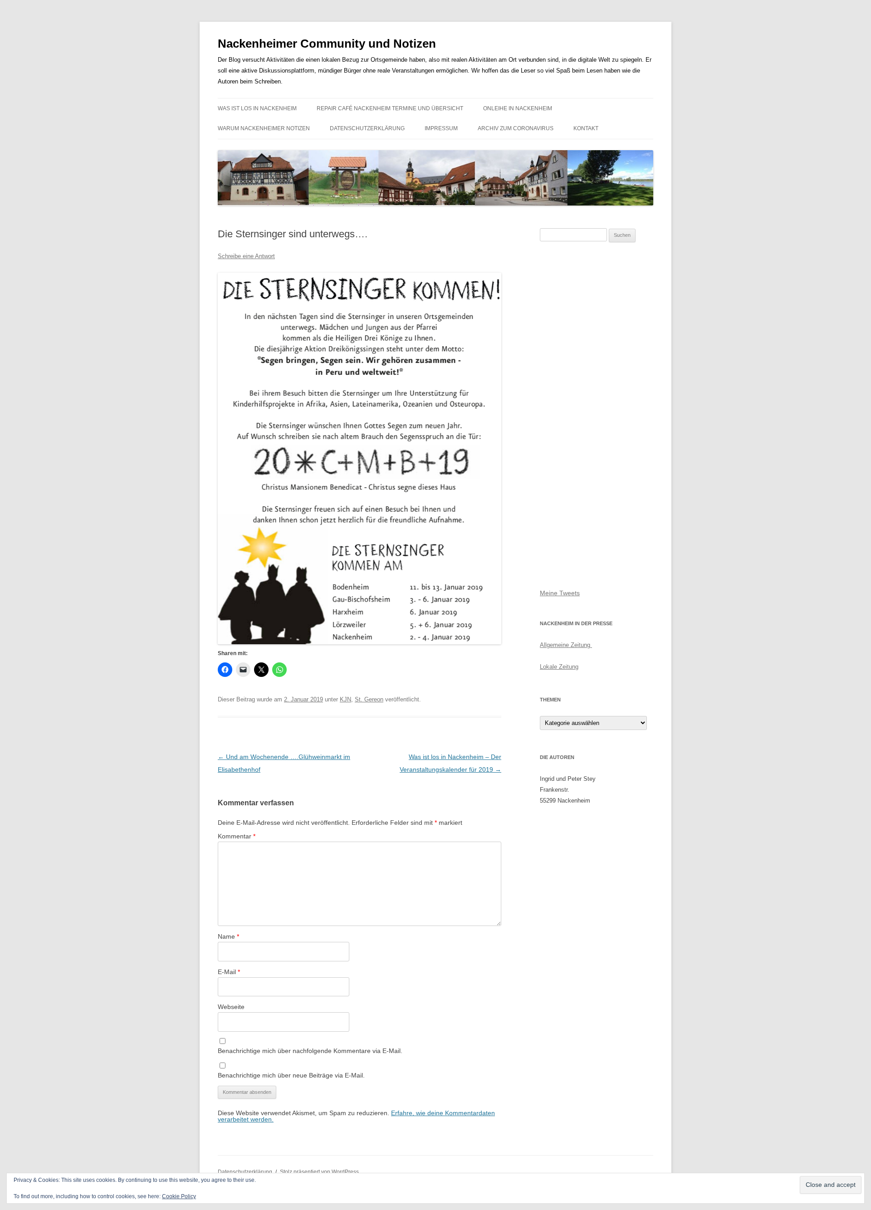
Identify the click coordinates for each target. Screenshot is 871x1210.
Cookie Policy (179, 1196)
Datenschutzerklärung (367, 128)
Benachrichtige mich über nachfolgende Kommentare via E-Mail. (310, 1050)
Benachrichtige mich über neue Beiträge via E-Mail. (291, 1075)
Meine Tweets (560, 593)
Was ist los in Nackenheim (257, 108)
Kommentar (236, 836)
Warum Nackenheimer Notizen (264, 128)
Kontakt (585, 128)
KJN (345, 699)
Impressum (441, 128)
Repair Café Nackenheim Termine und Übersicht (390, 108)
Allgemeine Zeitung (566, 645)
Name (228, 936)
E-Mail (229, 971)
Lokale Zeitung (559, 666)
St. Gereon (369, 699)
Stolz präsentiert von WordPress (319, 1172)
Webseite (231, 1006)
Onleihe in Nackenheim (517, 108)
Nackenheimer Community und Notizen (327, 43)
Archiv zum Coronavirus (515, 128)
